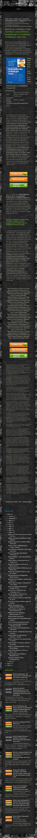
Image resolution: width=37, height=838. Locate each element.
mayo (10, 526)
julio (10, 522)
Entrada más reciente (11, 501)
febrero (11, 532)
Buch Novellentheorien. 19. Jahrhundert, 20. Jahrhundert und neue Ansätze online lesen (22, 675)
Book (11, 18)
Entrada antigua (27, 501)
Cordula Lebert (17, 18)
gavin (18, 3)
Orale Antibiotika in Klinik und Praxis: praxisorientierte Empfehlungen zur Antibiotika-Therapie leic (18, 196)
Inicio (20, 501)
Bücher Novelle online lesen (16, 616)
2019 (8, 663)
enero (10, 661)
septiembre (12, 518)
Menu (18, 9)
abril (10, 528)
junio (10, 524)
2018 (8, 665)
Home (6, 18)
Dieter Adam (25, 18)
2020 (8, 514)
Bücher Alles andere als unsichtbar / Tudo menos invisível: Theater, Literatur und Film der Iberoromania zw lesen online (21, 773)
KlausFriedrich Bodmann (11, 20)
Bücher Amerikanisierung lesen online (18, 622)
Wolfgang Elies (23, 20)
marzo (10, 530)
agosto (11, 520)
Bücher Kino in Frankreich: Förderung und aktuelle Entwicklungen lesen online (20, 787)
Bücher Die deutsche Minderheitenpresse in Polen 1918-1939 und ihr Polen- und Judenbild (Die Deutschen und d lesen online (21, 692)
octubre (11, 516)
